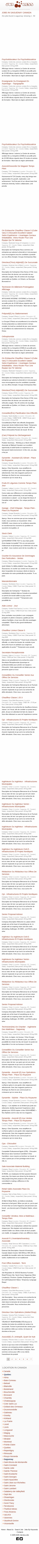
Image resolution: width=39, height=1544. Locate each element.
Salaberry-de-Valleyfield (14, 1491)
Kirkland (7, 1418)
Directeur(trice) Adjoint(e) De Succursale (19, 262)
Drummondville (10, 1410)
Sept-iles (8, 1494)
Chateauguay (10, 1401)
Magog (7, 1433)
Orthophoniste (8, 336)
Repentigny (9, 1450)
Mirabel (7, 1439)
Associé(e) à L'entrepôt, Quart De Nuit (18, 1337)
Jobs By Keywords (31, 1529)
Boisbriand (8, 1389)
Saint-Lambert (10, 1488)
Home (3, 1529)
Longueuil (8, 1430)
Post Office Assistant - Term (14, 1263)
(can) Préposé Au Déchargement (16, 435)
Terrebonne (9, 1506)
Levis (6, 1427)
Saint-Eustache (10, 1474)
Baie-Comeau (10, 1380)
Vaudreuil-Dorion (11, 1521)
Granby (7, 1415)
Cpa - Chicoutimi (9, 1143)
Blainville (8, 1386)
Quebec (7, 1374)
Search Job (19, 1529)
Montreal (8, 1442)
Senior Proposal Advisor (12, 914)
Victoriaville (9, 1523)
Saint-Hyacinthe (11, 1480)
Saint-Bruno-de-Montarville (15, 1462)
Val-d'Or (7, 1515)
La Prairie (8, 1421)
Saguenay (8, 1459)
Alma (6, 1377)
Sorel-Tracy (9, 1503)
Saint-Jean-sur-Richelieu (14, 1483)
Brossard (8, 1395)
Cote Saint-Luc (10, 1404)
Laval (6, 1424)
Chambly (8, 1398)
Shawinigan (9, 1497)
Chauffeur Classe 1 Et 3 (12, 697)
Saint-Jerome (10, 1485)
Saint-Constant (10, 1465)
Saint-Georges (10, 1477)
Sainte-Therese (10, 1471)
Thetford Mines (10, 1509)
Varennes (8, 1518)
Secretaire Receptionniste (13, 652)
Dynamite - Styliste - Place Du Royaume (19, 1098)
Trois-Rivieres (10, 1512)
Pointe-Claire (9, 1445)
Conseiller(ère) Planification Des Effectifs (19, 413)
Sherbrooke (9, 1500)
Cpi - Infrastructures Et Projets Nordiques (19, 720)
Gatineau (8, 1412)
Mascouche (9, 1436)
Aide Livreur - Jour (10, 606)
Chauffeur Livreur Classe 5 (13, 630)
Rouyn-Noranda (11, 1456)
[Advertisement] (19, 37)
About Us (10, 1529)
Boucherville (9, 1392)
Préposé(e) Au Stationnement (15, 313)
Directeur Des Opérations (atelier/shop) (19, 1312)
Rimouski (8, 1453)
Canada (6, 1371)
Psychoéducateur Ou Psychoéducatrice (19, 59)
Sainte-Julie (9, 1468)
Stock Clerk (7, 533)
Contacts (20, 1532)
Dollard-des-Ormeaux (13, 1407)
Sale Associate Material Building (16, 1166)
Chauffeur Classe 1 (10, 1288)
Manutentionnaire (9, 581)
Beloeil (7, 1383)
